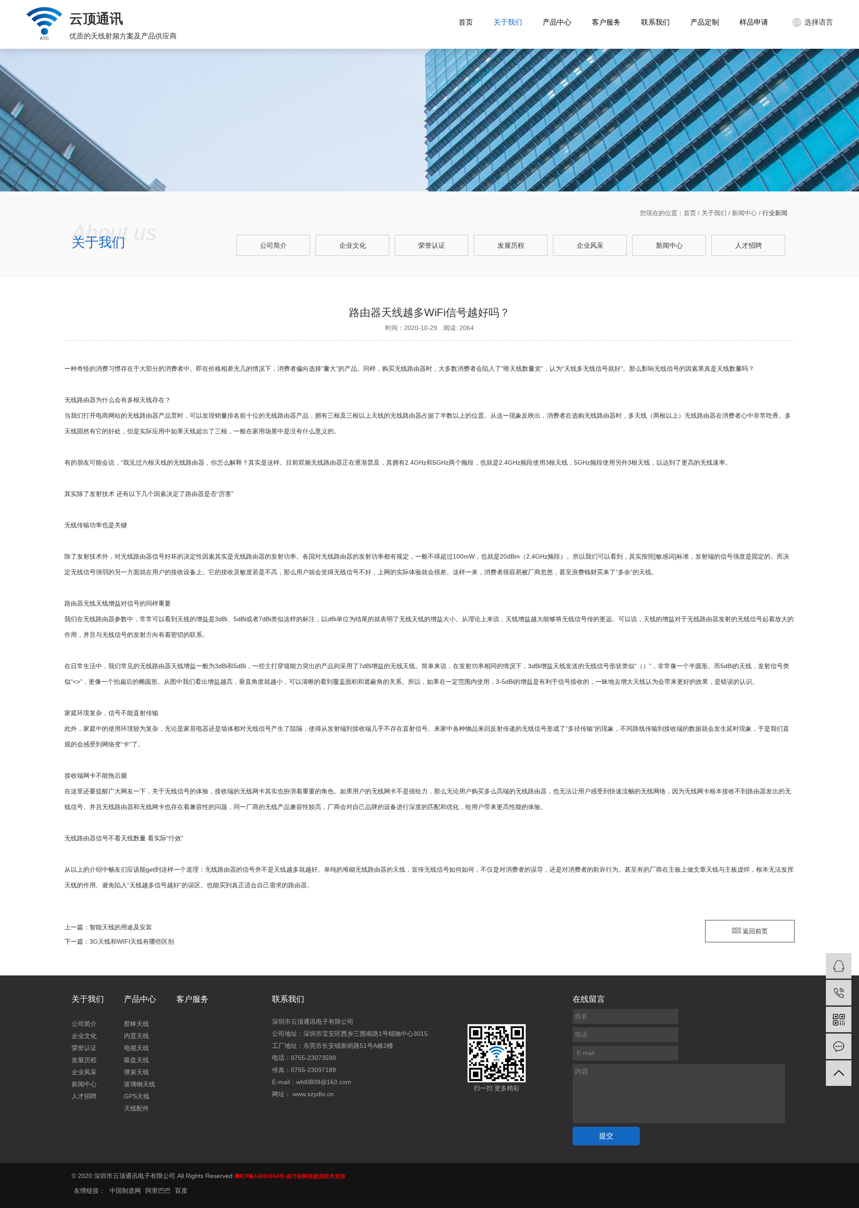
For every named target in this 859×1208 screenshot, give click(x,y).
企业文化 (352, 245)
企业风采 (590, 245)
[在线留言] (838, 1046)
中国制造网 (125, 1190)
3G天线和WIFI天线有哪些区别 (131, 941)
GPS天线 (136, 1096)
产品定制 (704, 22)
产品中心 (557, 22)
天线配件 (136, 1108)
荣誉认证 (431, 245)
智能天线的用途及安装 (120, 927)
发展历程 (511, 245)
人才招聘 (748, 245)
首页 (466, 22)
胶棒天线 (136, 1023)
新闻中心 (744, 212)
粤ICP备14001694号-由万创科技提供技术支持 (289, 1176)
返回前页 (754, 931)
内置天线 (136, 1035)
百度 (181, 1190)
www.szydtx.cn (313, 1094)
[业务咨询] (838, 966)
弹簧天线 (136, 1072)
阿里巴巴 (157, 1190)
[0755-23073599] (838, 992)
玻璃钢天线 (139, 1084)
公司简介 (273, 245)
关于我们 (507, 22)
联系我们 (655, 22)
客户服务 (606, 22)
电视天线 (136, 1047)
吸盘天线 (136, 1060)
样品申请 (754, 22)
